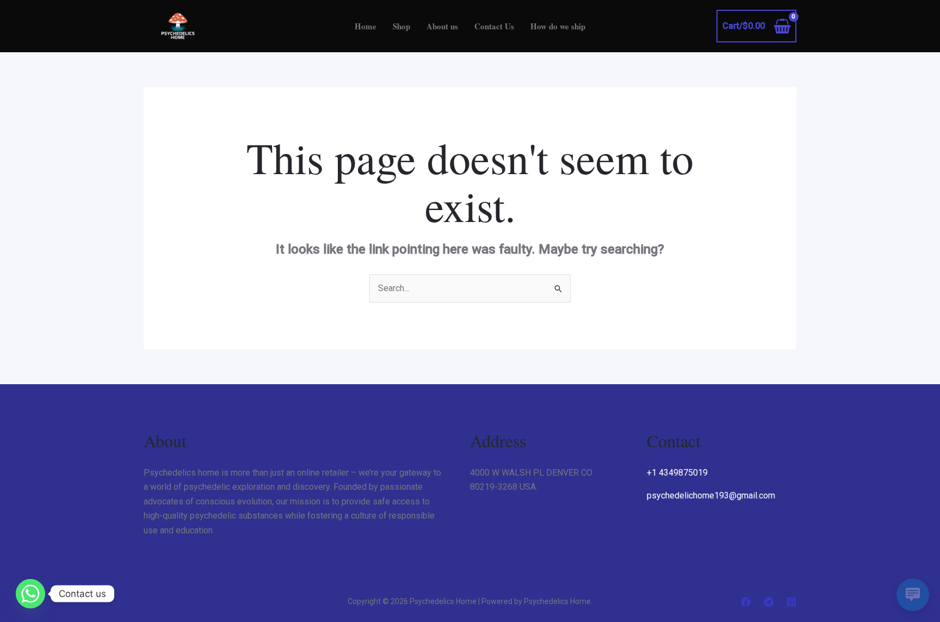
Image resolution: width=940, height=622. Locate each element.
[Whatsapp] (30, 593)
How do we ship (557, 26)
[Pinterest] (791, 602)
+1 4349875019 (677, 472)
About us (442, 26)
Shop (401, 26)
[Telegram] (769, 602)
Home (365, 26)
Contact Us (494, 26)
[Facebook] (746, 602)
